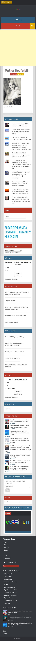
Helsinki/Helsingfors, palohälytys (14, 337)
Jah (8, 267)
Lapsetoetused (8, 579)
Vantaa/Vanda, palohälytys (12, 358)
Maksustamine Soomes (10, 582)
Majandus (6, 547)
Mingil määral (11, 388)
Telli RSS (5, 634)
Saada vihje (7, 603)
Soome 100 (7, 558)
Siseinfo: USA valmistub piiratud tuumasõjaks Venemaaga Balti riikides (21, 131)
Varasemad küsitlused (11, 279)
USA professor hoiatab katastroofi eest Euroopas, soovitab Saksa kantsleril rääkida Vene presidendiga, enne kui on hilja (21, 164)
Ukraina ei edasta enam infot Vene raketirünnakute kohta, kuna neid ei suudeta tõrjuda (20, 191)
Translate (17, 252)
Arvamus (8, 409)
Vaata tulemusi (18, 276)
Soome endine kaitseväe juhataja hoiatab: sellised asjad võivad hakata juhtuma (19, 433)
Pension (6, 584)
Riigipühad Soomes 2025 (10, 595)
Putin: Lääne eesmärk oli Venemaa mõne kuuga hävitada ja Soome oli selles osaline (21, 154)
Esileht (5, 542)
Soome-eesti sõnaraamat (10, 600)
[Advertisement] (18, 48)
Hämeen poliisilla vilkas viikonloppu (15, 315)
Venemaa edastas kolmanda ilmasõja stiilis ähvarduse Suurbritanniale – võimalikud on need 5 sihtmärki (19, 468)
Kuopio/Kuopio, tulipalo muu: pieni (15, 351)
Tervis (5, 553)
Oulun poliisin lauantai (11, 322)
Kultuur (6, 550)
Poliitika (6, 545)
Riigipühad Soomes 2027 (10, 590)
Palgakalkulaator (8, 598)
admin (21, 74)
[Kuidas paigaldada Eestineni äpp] (18, 522)
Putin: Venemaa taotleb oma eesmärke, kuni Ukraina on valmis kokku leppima (20, 183)
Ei (7, 270)
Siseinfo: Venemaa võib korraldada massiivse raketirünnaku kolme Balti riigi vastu (19, 440)
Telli (8, 490)
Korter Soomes (8, 576)
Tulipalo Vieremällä (10, 300)
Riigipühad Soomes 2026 (10, 592)
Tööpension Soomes (9, 587)
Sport (5, 555)
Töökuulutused (8, 574)
